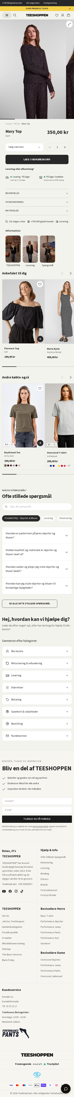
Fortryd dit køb (48, 895)
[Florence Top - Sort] (23, 311)
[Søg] (15, 15)
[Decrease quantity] (49, 147)
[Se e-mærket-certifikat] (37, 1075)
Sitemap (6, 949)
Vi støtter (7, 938)
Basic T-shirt (47, 916)
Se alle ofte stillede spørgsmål (29, 603)
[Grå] (14, 465)
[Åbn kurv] (68, 15)
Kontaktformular (10, 1001)
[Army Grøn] (5, 465)
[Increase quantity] (64, 147)
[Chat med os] (66, 1089)
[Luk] (70, 9)
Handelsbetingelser (12, 927)
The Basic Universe (12, 954)
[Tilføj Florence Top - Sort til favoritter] (40, 284)
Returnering (47, 862)
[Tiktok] (21, 891)
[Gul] (59, 466)
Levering (48, 518)
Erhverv (45, 879)
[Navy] (16, 465)
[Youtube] (4, 891)
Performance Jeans (51, 927)
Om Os (5, 916)
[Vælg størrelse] (40, 339)
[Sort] (8, 465)
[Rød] (62, 466)
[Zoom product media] (69, 24)
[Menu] (7, 15)
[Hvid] (22, 465)
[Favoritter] (57, 15)
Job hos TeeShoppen (13, 921)
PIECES (17, 124)
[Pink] (65, 466)
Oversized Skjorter (50, 960)
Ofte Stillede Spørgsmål (53, 857)
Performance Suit (50, 938)
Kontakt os (7, 997)
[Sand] (19, 465)
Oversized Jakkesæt (51, 976)
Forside (9, 124)
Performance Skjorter (52, 921)
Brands (44, 884)
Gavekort (45, 943)
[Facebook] (10, 891)
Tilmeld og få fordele (36, 819)
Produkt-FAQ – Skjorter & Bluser (21, 518)
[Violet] (53, 466)
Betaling (45, 873)
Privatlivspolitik (10, 932)
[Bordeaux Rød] (11, 465)
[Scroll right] (70, 273)
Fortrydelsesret (49, 890)
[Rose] (48, 466)
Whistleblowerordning (13, 943)
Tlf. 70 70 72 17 (9, 1006)
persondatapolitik (40, 826)
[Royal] (51, 466)
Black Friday (8, 960)
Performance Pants (50, 932)
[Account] (62, 15)
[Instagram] (16, 891)
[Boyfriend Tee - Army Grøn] (23, 415)
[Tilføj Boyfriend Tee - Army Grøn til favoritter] (40, 388)
